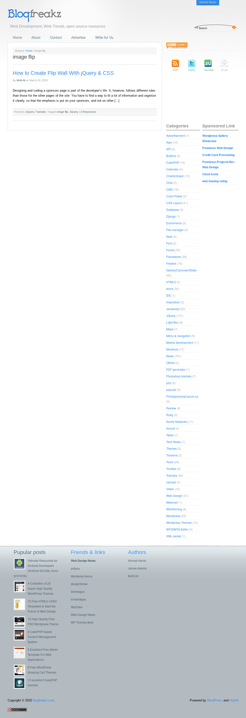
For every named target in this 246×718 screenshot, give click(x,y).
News (170, 356)
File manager (175, 230)
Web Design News (83, 560)
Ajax (169, 142)
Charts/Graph (175, 176)
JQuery (29, 111)
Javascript (172, 309)
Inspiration (173, 302)
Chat (169, 183)
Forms (170, 250)
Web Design (174, 495)
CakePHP (172, 162)
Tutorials (41, 111)
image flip (62, 111)
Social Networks (176, 421)
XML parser (173, 536)
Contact (56, 37)
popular (171, 389)
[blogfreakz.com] (50, 15)
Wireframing (174, 509)
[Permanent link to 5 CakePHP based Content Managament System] (21, 639)
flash (169, 236)
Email (224, 70)
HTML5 (171, 282)
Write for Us (104, 37)
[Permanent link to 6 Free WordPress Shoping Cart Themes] (21, 675)
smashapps (78, 599)
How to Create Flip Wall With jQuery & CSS (63, 73)
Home (17, 37)
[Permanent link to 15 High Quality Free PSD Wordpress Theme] (21, 626)
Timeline (172, 455)
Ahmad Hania (137, 560)
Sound (170, 428)
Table (169, 435)
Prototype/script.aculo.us (182, 396)
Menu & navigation (178, 336)
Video (170, 489)
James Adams (137, 568)
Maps (169, 329)
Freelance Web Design (217, 148)
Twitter (192, 70)
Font (169, 243)
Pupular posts (30, 552)
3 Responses (88, 111)
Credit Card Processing (218, 155)
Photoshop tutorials (178, 376)
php (168, 383)
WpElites (76, 607)
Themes (171, 448)
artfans (75, 568)
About (35, 37)
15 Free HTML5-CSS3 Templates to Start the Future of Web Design (42, 606)
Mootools (172, 349)
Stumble (208, 70)
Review (171, 408)
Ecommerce (174, 223)
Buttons (171, 156)
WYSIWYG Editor (177, 529)
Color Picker (174, 196)
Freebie (171, 263)
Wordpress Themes (179, 522)
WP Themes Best (82, 622)
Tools (169, 462)
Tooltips (171, 469)
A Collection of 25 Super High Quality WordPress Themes (40, 588)
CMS (169, 189)
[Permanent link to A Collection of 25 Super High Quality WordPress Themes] (21, 591)
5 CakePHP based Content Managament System (42, 637)
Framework (173, 257)
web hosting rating (214, 181)
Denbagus (78, 591)
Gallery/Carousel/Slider (181, 270)
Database (172, 209)
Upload (171, 482)
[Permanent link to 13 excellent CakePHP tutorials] (21, 688)
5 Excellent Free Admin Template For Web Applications (43, 654)
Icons (169, 289)
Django (171, 216)
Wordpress (173, 516)
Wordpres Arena (81, 576)
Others (170, 363)
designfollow (79, 584)
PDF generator (175, 369)
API (168, 149)
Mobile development (179, 342)
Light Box (172, 322)
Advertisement (175, 135)
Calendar (172, 169)
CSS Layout (174, 203)
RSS (175, 70)
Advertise (78, 37)
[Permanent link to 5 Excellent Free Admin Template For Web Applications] (21, 657)
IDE (168, 295)
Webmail (172, 502)
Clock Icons (210, 174)
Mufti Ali (21, 80)
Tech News (173, 442)
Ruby (169, 415)
